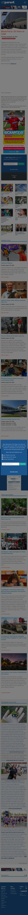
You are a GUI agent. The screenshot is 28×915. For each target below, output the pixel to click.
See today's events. (14, 471)
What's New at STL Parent (9, 457)
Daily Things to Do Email (9, 455)
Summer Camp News (8, 459)
